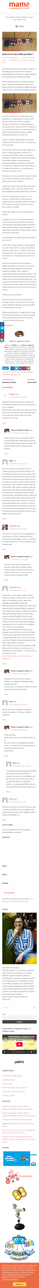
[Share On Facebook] (12, 368)
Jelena (4, 1119)
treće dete (5, 375)
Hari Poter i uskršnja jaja (24, 1109)
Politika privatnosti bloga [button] (10, 1279)
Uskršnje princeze (8, 1080)
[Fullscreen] (34, 1052)
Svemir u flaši (7, 1084)
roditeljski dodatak (26, 372)
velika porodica (15, 375)
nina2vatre (13, 587)
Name (5, 866)
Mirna (11, 799)
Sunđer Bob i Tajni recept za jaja (13, 1091)
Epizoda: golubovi (8, 1095)
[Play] (5, 1052)
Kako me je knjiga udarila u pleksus (14, 1088)
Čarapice (12, 394)
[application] (19, 1044)
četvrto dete (15, 372)
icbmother (13, 526)
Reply (4, 423)
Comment (6, 837)
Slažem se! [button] (19, 1284)
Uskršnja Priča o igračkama (25, 1116)
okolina (29, 253)
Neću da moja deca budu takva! (13, 1133)
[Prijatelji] (19, 1159)
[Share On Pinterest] (24, 368)
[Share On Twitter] (16, 368)
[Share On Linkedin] (20, 368)
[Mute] (31, 1052)
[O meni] (19, 938)
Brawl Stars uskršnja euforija (12, 1076)
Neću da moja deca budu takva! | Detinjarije (17, 1130)
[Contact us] (28, 368)
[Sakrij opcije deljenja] (1, 343)
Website (5, 883)
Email (4, 874)
